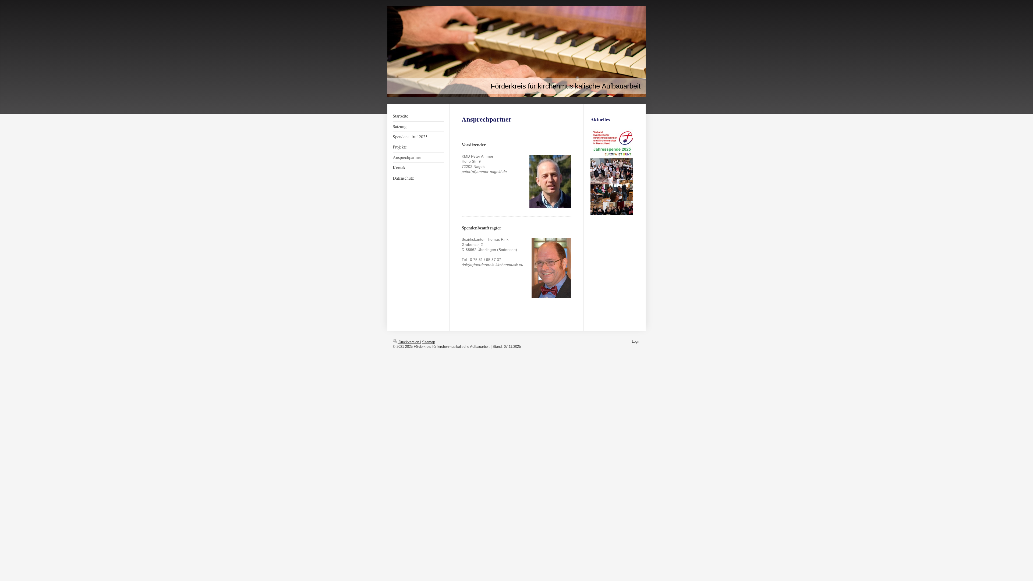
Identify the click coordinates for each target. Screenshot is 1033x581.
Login (636, 341)
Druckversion (409, 342)
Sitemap (428, 342)
